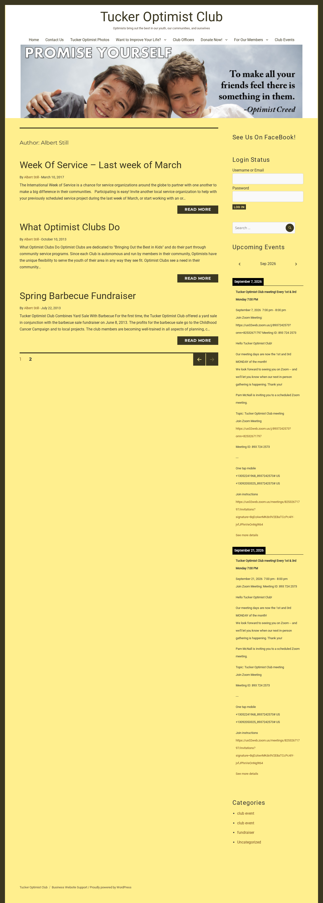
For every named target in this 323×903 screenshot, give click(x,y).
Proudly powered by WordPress (110, 887)
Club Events (284, 40)
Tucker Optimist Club (161, 17)
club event (245, 813)
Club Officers (183, 40)
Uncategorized (249, 842)
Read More (198, 209)
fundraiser (245, 832)
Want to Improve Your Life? (138, 40)
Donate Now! (211, 40)
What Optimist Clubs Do (70, 227)
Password (240, 188)
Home (34, 40)
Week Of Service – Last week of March (101, 165)
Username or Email (248, 170)
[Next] (296, 264)
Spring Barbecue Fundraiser (78, 295)
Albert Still (31, 177)
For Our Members (248, 40)
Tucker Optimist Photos (89, 40)
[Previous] (239, 264)
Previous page (199, 365)
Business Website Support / (71, 887)
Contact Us (54, 40)
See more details (247, 535)
